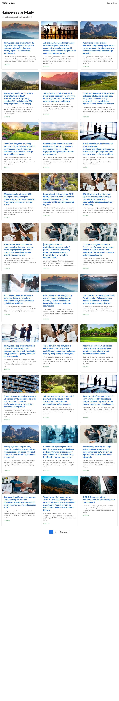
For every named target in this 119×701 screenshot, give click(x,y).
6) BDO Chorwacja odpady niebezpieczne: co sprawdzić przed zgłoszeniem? (99, 499)
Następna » (64, 532)
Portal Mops (8, 3)
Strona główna (112, 3)
